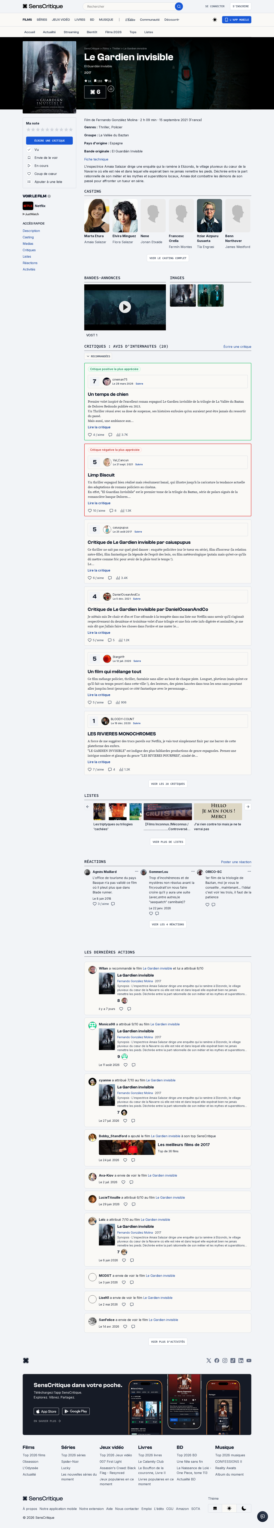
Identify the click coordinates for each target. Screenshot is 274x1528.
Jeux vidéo (112, 1447)
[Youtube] (249, 1362)
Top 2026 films (34, 1455)
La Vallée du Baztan (114, 135)
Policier (117, 127)
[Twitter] (208, 1362)
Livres (145, 1447)
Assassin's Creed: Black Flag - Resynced (118, 1470)
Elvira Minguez (124, 236)
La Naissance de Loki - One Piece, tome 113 (194, 1470)
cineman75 (119, 379)
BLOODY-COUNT (122, 719)
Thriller (116, 48)
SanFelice (107, 1320)
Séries (68, 1447)
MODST (105, 1276)
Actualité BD (186, 1479)
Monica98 (107, 1024)
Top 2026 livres (150, 1455)
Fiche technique (96, 159)
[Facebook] (216, 1362)
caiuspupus (120, 527)
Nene (145, 236)
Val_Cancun (121, 460)
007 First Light (111, 1462)
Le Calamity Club (151, 1462)
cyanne (105, 1080)
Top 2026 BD (187, 1455)
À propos (30, 1509)
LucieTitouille (109, 1197)
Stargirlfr (119, 656)
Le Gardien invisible (135, 48)
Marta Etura (94, 236)
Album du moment (229, 1474)
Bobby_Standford (113, 1136)
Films (106, 48)
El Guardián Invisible (127, 151)
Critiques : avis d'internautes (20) (126, 346)
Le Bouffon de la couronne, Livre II (152, 1470)
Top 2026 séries (73, 1455)
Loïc (102, 1220)
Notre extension (91, 1509)
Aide (109, 1509)
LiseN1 (104, 1298)
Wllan (103, 968)
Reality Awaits (225, 1468)
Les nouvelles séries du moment (79, 1476)
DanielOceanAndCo (126, 594)
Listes (91, 795)
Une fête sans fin (190, 1462)
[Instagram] (224, 1362)
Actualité (29, 1474)
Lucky (65, 1468)
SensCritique (91, 48)
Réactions (95, 861)
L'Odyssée (30, 1468)
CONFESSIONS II (228, 1462)
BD (180, 1447)
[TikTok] (232, 1362)
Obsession (30, 1462)
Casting (92, 191)
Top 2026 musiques (230, 1455)
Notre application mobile (58, 1509)
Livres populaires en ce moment (156, 1481)
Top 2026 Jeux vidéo (116, 1455)
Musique (224, 1447)
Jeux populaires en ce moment (117, 1481)
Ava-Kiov (106, 1175)
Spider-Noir (70, 1462)
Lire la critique (99, 427)
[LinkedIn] (240, 1362)
